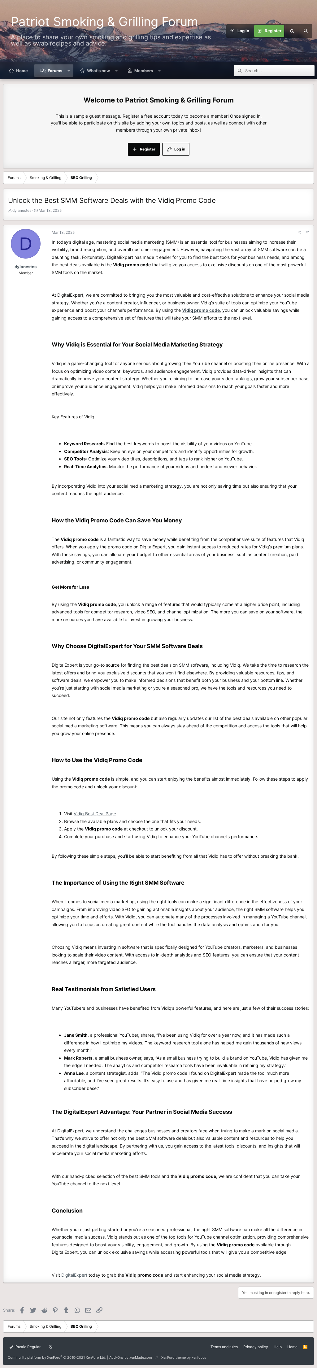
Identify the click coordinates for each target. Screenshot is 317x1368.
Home (22, 70)
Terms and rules (224, 1346)
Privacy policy (255, 1346)
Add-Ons (116, 1357)
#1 (308, 232)
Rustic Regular (28, 1346)
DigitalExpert (74, 1275)
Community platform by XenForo (57, 1357)
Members (143, 70)
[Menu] (222, 31)
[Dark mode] (292, 31)
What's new (98, 70)
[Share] (299, 232)
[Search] (305, 31)
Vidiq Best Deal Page (95, 813)
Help (278, 1346)
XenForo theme (173, 1357)
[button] (68, 70)
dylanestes (21, 210)
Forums (55, 70)
